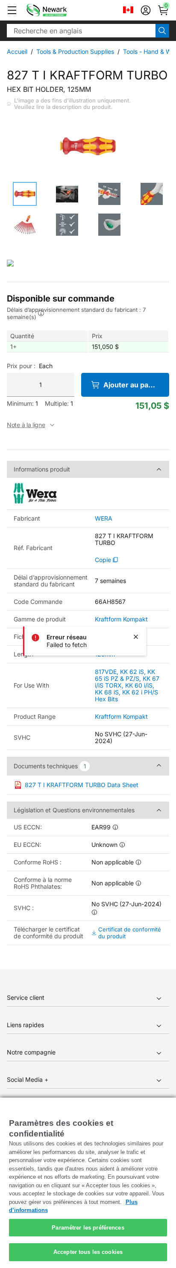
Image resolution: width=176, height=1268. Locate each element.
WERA (103, 518)
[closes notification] (136, 637)
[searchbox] (81, 31)
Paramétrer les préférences (88, 1227)
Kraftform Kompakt (121, 619)
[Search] (162, 31)
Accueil (17, 51)
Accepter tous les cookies (88, 1252)
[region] (88, 1183)
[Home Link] (59, 10)
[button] (12, 10)
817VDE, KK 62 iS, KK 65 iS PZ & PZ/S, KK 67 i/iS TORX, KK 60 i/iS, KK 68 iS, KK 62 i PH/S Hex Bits (127, 685)
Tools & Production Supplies (75, 51)
